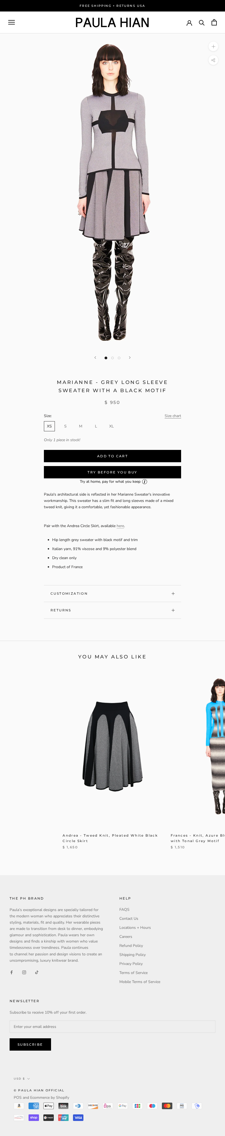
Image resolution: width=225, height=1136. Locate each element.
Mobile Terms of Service (139, 981)
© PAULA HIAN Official (39, 1090)
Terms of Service (133, 972)
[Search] (202, 22)
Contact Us (128, 918)
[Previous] (95, 357)
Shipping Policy (132, 954)
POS (18, 1097)
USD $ (19, 1078)
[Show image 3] (119, 358)
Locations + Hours (135, 927)
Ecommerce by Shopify (49, 1097)
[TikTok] (37, 972)
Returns (60, 610)
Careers (125, 936)
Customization (69, 593)
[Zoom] (213, 46)
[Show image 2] (112, 358)
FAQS (124, 909)
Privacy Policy (131, 963)
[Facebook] (11, 972)
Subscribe (30, 1044)
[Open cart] (214, 22)
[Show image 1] (106, 358)
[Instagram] (24, 972)
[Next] (130, 357)
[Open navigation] (11, 22)
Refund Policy (131, 945)
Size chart (173, 415)
